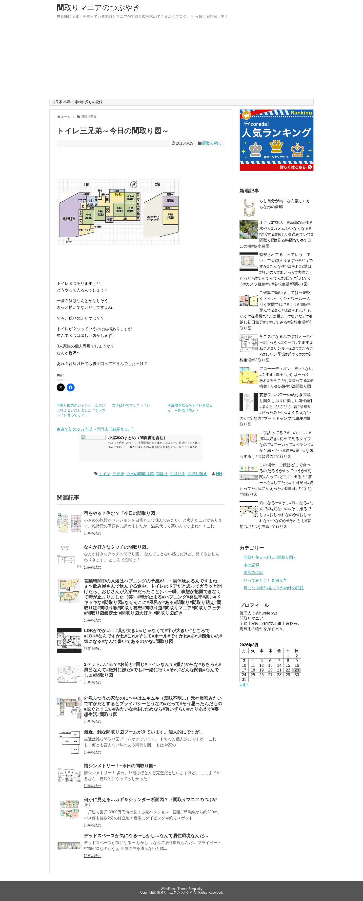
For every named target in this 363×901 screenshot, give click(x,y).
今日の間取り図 (140, 474)
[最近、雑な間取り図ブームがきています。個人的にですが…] (69, 745)
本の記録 (251, 565)
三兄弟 (118, 474)
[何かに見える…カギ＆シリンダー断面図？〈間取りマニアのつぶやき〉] (69, 812)
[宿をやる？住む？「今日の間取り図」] (69, 526)
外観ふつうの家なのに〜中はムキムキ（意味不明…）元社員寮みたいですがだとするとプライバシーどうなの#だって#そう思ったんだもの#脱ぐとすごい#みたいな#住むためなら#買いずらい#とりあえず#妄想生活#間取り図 (153, 706)
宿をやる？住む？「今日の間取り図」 (122, 513)
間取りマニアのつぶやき (99, 7)
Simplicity (195, 889)
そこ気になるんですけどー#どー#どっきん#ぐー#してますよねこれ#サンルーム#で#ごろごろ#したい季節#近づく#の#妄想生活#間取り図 (276, 348)
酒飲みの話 (253, 573)
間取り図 (177, 474)
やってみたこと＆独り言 (265, 580)
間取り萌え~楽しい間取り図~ (269, 557)
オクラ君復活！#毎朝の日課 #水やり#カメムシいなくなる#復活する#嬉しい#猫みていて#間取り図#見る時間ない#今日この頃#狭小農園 (276, 234)
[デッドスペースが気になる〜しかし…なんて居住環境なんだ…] (69, 848)
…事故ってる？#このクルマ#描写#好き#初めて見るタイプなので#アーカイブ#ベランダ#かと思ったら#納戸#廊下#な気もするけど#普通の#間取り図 (276, 445)
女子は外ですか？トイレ (131, 405)
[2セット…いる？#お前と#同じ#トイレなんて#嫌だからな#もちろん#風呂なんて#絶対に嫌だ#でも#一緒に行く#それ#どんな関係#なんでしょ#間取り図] (69, 677)
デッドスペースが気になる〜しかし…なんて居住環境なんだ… (146, 835)
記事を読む (92, 533)
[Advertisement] (181, 61)
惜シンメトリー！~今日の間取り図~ (120, 765)
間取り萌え (212, 143)
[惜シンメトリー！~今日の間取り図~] (69, 779)
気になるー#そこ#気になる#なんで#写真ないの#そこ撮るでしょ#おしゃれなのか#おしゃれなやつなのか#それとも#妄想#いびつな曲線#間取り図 (276, 515)
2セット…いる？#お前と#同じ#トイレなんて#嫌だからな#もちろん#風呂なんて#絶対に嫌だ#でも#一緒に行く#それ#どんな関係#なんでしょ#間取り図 (152, 670)
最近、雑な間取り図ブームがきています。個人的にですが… (144, 731)
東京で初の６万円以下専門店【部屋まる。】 (96, 429)
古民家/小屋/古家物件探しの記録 (77, 102)
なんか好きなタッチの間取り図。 (117, 547)
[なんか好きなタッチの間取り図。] (69, 560)
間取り (162, 474)
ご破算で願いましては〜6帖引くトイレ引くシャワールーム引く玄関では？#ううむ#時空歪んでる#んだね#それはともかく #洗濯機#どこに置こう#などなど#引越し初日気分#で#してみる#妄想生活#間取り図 (276, 310)
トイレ (104, 474)
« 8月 (244, 684)
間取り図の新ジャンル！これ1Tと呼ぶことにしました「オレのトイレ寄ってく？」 (81, 410)
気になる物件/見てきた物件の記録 (273, 588)
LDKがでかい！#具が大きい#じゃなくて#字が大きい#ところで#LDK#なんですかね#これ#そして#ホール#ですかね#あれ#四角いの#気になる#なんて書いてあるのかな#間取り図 (153, 636)
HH (219, 474)
